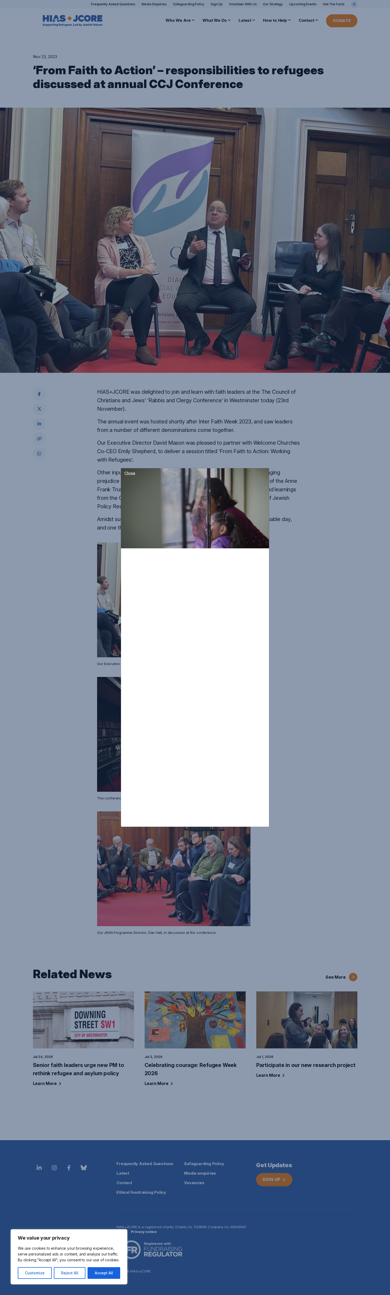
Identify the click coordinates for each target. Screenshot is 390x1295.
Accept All (104, 1273)
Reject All (69, 1273)
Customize (35, 1273)
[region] (69, 1256)
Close (129, 473)
